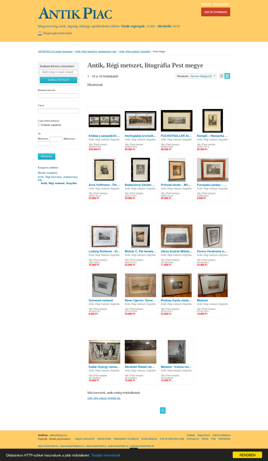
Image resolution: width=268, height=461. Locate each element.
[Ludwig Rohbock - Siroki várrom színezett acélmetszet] (104, 236)
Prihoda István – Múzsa (176, 184)
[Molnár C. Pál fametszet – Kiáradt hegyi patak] (140, 236)
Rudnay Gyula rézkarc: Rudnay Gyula (176, 300)
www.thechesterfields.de (142, 445)
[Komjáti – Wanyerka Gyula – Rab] (213, 121)
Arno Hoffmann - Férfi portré (104, 184)
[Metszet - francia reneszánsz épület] (176, 352)
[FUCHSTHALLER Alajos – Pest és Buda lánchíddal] (176, 121)
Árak (213, 438)
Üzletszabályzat (149, 438)
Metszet (202, 300)
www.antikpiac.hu (58, 435)
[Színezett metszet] (104, 285)
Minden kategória (47, 173)
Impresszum (193, 438)
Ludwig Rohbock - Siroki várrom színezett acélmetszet (104, 251)
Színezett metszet (101, 300)
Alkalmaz (46, 156)
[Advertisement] (158, 97)
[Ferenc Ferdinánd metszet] (213, 236)
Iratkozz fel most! (58, 79)
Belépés (206, 4)
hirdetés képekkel (51, 125)
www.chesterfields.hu (48, 445)
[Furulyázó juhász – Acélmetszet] (213, 169)
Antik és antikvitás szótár (172, 438)
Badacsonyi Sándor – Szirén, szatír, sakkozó (140, 184)
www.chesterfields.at (96, 445)
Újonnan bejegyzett (201, 76)
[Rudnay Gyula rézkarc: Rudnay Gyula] (176, 285)
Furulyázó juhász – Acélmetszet (213, 184)
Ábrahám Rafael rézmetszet (140, 366)
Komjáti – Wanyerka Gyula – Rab (213, 135)
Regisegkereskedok (57, 33)
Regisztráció (221, 4)
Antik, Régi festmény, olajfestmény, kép (58, 178)
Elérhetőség (224, 438)
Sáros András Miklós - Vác (176, 251)
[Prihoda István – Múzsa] (176, 169)
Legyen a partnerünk (85, 438)
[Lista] (222, 76)
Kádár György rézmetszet (104, 366)
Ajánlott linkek (104, 438)
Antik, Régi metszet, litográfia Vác (103, 398)
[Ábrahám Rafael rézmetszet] (140, 352)
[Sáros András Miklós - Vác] (176, 236)
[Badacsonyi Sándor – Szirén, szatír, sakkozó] (140, 169)
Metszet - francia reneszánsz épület (176, 366)
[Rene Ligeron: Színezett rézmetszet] (140, 285)
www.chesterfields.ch (118, 445)
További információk (105, 455)
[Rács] (227, 76)
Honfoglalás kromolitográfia (140, 135)
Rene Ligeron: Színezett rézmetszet (140, 300)
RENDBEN (247, 454)
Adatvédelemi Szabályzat (126, 438)
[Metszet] (213, 285)
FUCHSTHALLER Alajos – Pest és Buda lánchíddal (176, 135)
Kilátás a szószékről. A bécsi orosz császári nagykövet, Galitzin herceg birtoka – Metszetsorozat (104, 135)
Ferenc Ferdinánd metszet (213, 251)
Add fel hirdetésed (215, 12)
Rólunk (205, 438)
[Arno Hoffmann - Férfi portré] (104, 169)
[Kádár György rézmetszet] (104, 352)
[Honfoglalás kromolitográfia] (140, 121)
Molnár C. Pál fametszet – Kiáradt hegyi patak (140, 251)
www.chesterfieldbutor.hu (72, 445)
